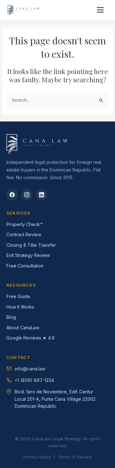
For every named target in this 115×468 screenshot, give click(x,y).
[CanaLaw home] (24, 10)
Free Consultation (24, 265)
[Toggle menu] (100, 10)
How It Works (20, 307)
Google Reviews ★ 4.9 (30, 337)
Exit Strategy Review (28, 255)
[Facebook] (12, 195)
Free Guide (18, 296)
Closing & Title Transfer (31, 245)
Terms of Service (75, 456)
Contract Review (23, 234)
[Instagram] (27, 195)
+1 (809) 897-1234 (34, 380)
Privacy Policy (37, 456)
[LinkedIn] (41, 195)
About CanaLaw (22, 327)
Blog (11, 317)
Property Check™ (24, 224)
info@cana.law (30, 368)
